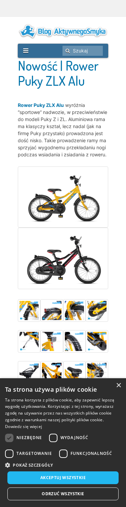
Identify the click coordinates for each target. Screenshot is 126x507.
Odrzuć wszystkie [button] (63, 494)
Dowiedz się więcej (23, 426)
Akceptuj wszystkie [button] (63, 477)
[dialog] (63, 442)
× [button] (118, 385)
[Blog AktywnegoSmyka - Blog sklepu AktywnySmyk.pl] (63, 31)
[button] (63, 465)
